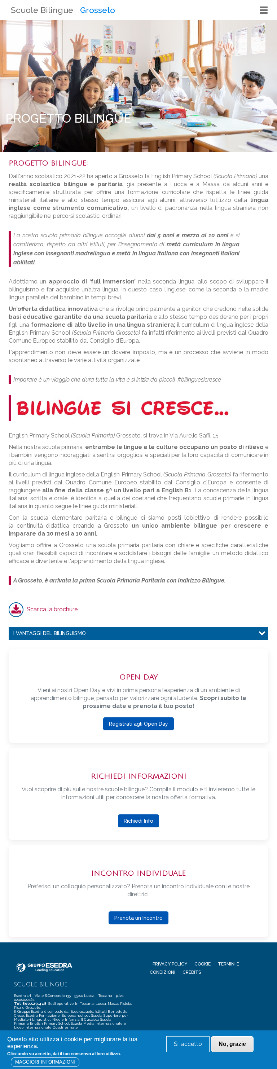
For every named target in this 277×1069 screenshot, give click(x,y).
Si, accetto (188, 1044)
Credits (192, 972)
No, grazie (232, 1044)
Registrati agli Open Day (138, 724)
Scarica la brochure (52, 609)
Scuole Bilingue (42, 10)
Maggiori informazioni (45, 1062)
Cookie (202, 964)
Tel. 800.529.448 (30, 1004)
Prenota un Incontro (138, 918)
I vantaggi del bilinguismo (49, 633)
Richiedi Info (138, 821)
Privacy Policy (170, 964)
